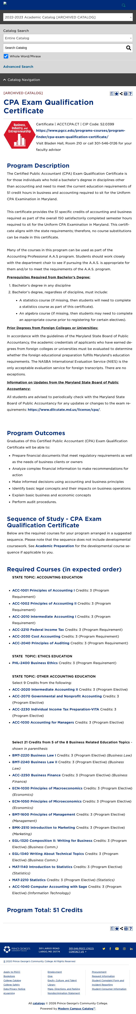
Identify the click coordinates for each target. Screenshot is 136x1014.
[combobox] (68, 17)
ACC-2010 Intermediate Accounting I (44, 616)
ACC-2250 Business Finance (36, 775)
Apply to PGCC (12, 972)
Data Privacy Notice (14, 989)
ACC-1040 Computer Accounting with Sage (49, 887)
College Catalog (12, 980)
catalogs (39, 1003)
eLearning (9, 993)
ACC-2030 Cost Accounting (36, 636)
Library (51, 984)
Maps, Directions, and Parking (64, 989)
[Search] (128, 48)
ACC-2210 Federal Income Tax (38, 630)
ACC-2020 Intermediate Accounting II (45, 689)
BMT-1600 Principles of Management (43, 814)
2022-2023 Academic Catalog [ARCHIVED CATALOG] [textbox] (50, 17)
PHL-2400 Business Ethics (35, 663)
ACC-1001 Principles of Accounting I (43, 590)
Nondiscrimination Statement (64, 993)
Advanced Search (18, 66)
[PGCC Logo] (17, 5)
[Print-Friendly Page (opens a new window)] (126, 94)
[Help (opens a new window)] (130, 94)
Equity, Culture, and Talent (62, 980)
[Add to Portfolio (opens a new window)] (116, 94)
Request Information (103, 976)
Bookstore (9, 976)
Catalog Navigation (24, 80)
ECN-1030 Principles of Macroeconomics (47, 788)
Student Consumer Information (109, 989)
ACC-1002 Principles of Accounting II (44, 603)
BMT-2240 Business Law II (34, 762)
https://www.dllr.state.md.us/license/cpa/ (64, 410)
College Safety (12, 984)
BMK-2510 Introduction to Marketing (43, 827)
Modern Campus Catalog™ (76, 1008)
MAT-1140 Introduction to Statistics (42, 867)
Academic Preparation (54, 546)
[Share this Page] (121, 94)
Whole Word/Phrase (25, 56)
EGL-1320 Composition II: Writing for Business (52, 840)
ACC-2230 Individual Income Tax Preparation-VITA (55, 709)
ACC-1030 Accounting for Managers (43, 722)
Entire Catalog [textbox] (17, 38)
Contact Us (76, 951)
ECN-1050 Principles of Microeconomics (47, 801)
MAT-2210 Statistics (29, 880)
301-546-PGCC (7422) (81, 948)
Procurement (99, 972)
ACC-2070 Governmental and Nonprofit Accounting (57, 696)
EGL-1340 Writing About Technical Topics (48, 854)
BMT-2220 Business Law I (34, 755)
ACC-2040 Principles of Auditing (40, 643)
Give (50, 976)
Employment (55, 972)
